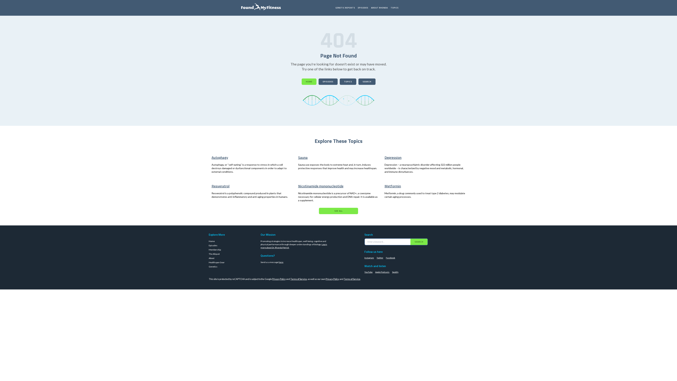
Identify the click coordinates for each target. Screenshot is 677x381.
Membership (215, 249)
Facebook (390, 257)
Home (309, 81)
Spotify (395, 272)
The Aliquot (214, 254)
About (211, 258)
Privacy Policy (279, 279)
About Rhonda (379, 7)
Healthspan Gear (217, 262)
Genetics (213, 266)
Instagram (369, 257)
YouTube (368, 272)
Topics (395, 7)
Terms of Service (298, 279)
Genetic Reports (345, 7)
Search (367, 81)
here (281, 262)
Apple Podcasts (382, 272)
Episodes (363, 7)
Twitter (380, 257)
